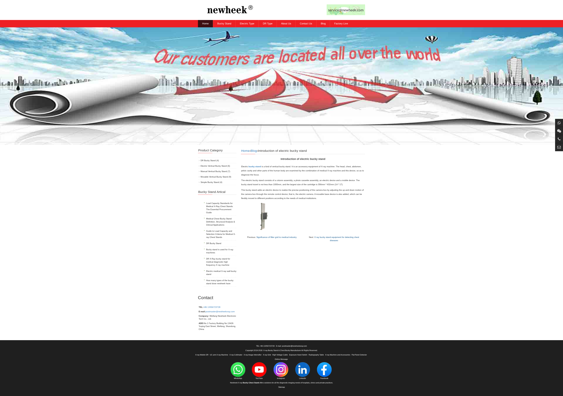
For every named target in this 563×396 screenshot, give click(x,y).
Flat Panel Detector (359, 355)
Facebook (324, 378)
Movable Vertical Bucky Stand (214, 177)
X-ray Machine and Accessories (337, 355)
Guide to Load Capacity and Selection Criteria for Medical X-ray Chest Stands (220, 234)
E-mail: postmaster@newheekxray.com (291, 346)
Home (205, 23)
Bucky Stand (224, 23)
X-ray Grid (267, 355)
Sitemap (281, 387)
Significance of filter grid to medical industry (276, 237)
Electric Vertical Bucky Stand (214, 166)
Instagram (281, 378)
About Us (286, 23)
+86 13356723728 (211, 307)
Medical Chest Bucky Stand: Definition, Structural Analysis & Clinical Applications (220, 221)
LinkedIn (302, 378)
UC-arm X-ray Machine (219, 355)
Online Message (281, 359)
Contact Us (306, 23)
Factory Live (341, 23)
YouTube (259, 378)
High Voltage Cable (280, 355)
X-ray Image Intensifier (253, 355)
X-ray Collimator (235, 355)
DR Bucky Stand (208, 160)
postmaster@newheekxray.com (220, 311)
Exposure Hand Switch (298, 355)
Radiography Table (316, 355)
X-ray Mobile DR (201, 355)
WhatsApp (238, 378)
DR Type (267, 23)
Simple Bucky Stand (210, 182)
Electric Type (247, 23)
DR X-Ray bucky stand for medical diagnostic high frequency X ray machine (218, 262)
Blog (323, 23)
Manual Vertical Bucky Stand (214, 171)
